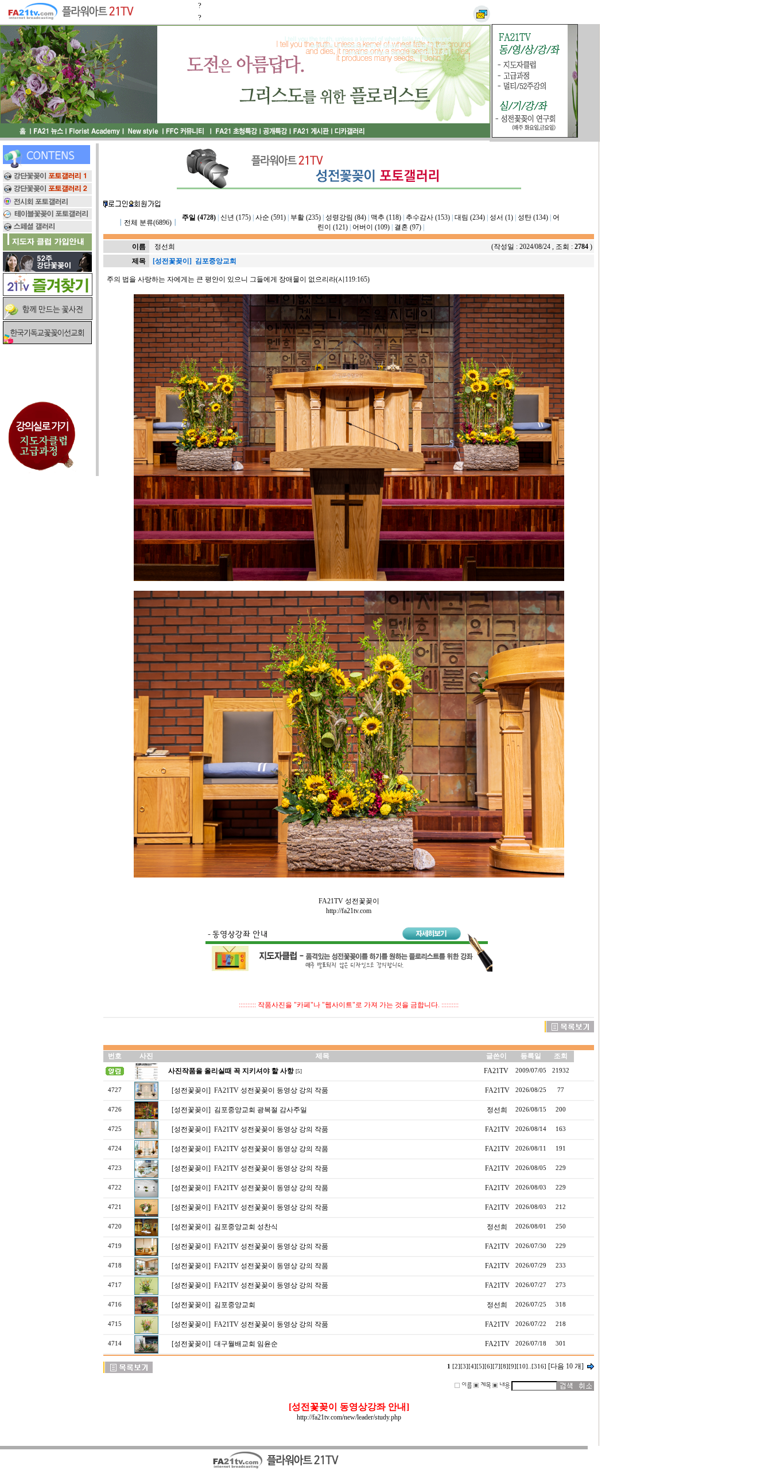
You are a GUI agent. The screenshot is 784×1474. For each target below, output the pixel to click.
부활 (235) (305, 217)
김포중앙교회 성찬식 (246, 1227)
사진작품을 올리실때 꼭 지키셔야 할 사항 (231, 1071)
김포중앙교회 (234, 1305)
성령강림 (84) (345, 217)
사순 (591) (270, 217)
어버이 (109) (371, 227)
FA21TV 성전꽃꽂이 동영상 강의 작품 (271, 1090)
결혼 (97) (407, 227)
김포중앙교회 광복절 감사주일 (260, 1110)
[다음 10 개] (566, 1366)
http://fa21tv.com (348, 911)
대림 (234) (470, 217)
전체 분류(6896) (148, 223)
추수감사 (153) (428, 217)
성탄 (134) (533, 217)
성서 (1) (501, 217)
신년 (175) (235, 217)
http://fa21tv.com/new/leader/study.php (349, 1417)
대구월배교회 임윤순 (246, 1344)
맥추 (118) (386, 217)
